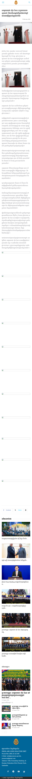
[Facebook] (8, 771)
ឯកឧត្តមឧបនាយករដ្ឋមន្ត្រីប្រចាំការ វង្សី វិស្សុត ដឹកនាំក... (15, 538)
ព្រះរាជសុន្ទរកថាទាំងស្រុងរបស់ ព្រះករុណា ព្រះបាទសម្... (19, 716)
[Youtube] (18, 771)
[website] (24, 771)
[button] (3, 2)
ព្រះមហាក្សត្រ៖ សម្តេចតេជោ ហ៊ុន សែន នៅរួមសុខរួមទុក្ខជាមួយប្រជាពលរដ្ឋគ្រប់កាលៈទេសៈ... (16, 695)
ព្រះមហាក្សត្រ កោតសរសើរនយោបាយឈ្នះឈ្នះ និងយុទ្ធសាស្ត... (20, 725)
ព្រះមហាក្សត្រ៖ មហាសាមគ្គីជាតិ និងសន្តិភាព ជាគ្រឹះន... (20, 707)
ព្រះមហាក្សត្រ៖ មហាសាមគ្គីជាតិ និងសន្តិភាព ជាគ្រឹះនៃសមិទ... (14, 655)
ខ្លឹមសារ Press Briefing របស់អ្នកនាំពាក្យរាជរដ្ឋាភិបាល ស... (15, 583)
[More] (26, 510)
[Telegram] (13, 771)
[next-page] (6, 732)
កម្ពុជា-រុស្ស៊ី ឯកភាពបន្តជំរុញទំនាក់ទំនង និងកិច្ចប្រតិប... (15, 560)
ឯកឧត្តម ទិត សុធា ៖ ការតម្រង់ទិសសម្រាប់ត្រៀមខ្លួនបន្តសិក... (14, 607)
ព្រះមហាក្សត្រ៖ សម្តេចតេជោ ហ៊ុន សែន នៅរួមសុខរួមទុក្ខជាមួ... (15, 631)
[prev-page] (3, 732)
